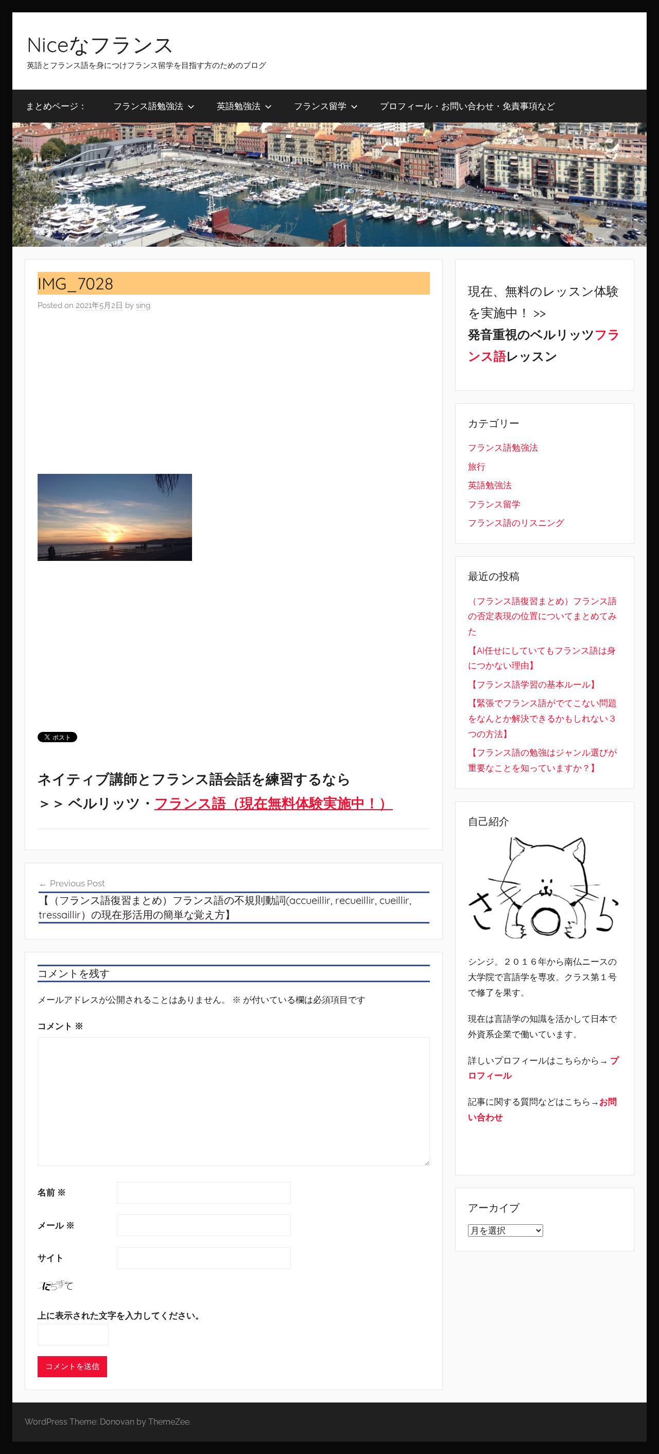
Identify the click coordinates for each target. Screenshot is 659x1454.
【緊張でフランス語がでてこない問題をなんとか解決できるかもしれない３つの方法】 (542, 718)
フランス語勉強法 (148, 105)
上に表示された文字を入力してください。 (121, 1315)
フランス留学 (320, 105)
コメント (60, 1026)
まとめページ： (56, 105)
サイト (51, 1258)
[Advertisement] (234, 393)
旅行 (476, 466)
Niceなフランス (101, 44)
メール (56, 1225)
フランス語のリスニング (516, 523)
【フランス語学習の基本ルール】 (533, 684)
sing (143, 305)
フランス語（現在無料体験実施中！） (273, 803)
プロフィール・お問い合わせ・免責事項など (467, 105)
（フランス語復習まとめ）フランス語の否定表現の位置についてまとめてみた (542, 616)
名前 (52, 1192)
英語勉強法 (239, 105)
